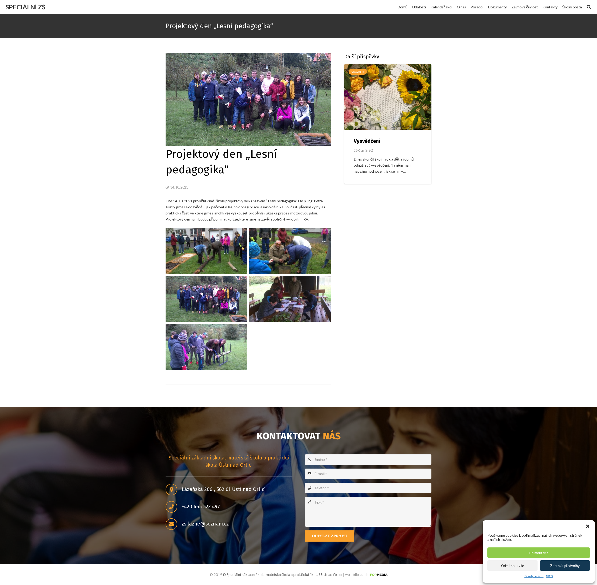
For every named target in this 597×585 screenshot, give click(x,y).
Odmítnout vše (512, 566)
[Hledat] (589, 7)
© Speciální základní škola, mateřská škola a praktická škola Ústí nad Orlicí (282, 574)
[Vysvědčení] (387, 97)
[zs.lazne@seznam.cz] (174, 524)
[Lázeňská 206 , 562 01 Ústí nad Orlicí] (174, 489)
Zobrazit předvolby (565, 566)
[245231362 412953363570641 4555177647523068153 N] (290, 299)
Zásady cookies (534, 576)
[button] (587, 526)
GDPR (549, 576)
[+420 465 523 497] (174, 507)
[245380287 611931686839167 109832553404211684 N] (290, 251)
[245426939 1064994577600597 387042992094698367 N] (206, 299)
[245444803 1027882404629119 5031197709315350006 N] (206, 347)
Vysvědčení (367, 141)
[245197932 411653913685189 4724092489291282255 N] (206, 251)
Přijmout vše (538, 553)
